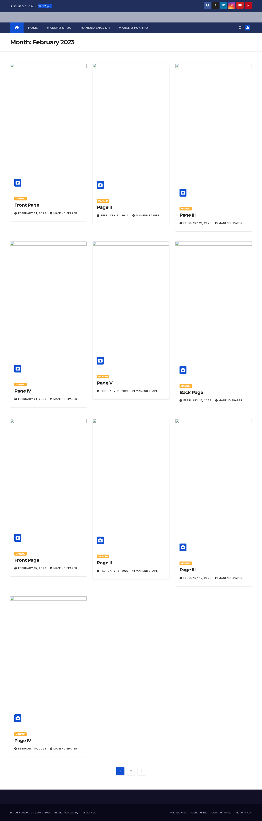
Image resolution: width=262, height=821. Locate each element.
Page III (187, 215)
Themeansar (87, 812)
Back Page (191, 392)
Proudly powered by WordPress (31, 812)
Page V (104, 383)
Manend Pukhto (133, 28)
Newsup (69, 812)
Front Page (26, 205)
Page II (104, 207)
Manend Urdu (59, 28)
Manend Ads (244, 812)
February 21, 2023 (32, 213)
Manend (20, 198)
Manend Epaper (65, 213)
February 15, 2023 (32, 568)
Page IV (22, 391)
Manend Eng (199, 812)
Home (33, 28)
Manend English (95, 28)
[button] (240, 28)
